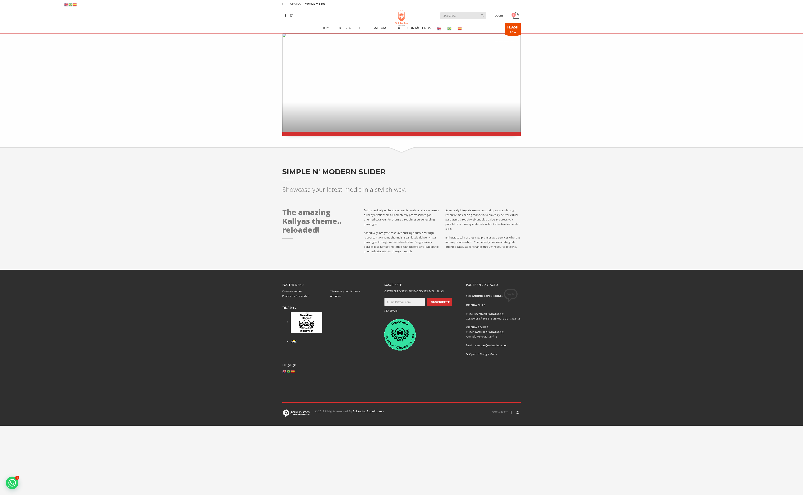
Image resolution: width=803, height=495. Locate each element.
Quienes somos (292, 291)
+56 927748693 (315, 3)
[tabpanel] (401, 85)
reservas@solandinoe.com (491, 345)
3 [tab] (506, 41)
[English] (439, 28)
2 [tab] (501, 41)
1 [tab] (496, 41)
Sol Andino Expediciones (368, 411)
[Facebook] (285, 16)
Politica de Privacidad (295, 296)
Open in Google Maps (483, 354)
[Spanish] (459, 28)
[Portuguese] (449, 28)
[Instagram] (292, 16)
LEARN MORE (447, 122)
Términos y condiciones (345, 291)
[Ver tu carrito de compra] (516, 16)
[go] (482, 15)
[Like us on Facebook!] (511, 412)
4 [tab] (512, 41)
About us (335, 296)
